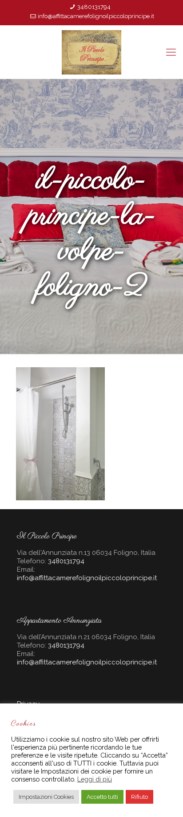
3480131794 (94, 7)
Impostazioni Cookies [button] (46, 796)
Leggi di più (94, 779)
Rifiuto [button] (139, 796)
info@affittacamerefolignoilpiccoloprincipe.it (96, 16)
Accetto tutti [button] (102, 796)
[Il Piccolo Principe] (91, 52)
